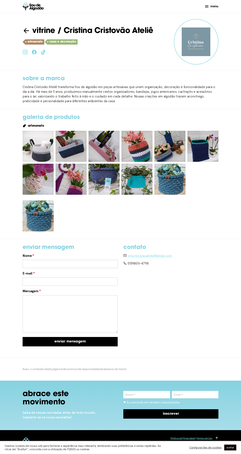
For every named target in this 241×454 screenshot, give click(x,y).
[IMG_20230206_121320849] (71, 179)
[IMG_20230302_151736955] (137, 179)
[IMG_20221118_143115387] (38, 179)
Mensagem (32, 291)
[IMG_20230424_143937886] (38, 146)
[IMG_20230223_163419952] (104, 179)
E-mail (29, 273)
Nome (28, 256)
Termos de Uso (204, 438)
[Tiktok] (43, 52)
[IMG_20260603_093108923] (169, 179)
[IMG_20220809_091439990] (202, 146)
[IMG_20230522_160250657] (104, 146)
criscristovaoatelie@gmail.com (150, 256)
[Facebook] (34, 52)
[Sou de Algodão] (33, 6)
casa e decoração (63, 41)
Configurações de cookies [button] (205, 447)
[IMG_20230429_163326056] (71, 146)
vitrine (42, 31)
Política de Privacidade (182, 438)
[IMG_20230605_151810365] (137, 146)
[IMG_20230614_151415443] (169, 146)
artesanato (35, 41)
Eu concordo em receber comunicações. (153, 402)
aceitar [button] (230, 447)
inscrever (171, 414)
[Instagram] (25, 52)
